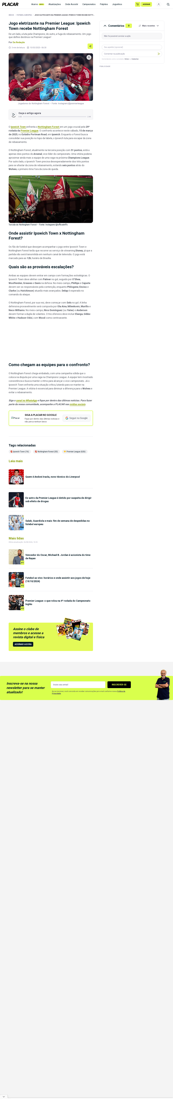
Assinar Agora (23, 644)
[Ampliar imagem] (51, 77)
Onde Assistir (71, 4)
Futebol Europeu (24, 15)
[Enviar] (159, 53)
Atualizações (55, 4)
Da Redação (19, 42)
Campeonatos (89, 4)
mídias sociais (77, 404)
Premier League (29, 130)
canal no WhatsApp (26, 400)
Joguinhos (117, 4)
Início (11, 15)
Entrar (127, 59)
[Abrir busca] (168, 4)
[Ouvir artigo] (13, 114)
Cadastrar (135, 59)
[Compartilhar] (90, 46)
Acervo (37, 4)
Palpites (104, 4)
